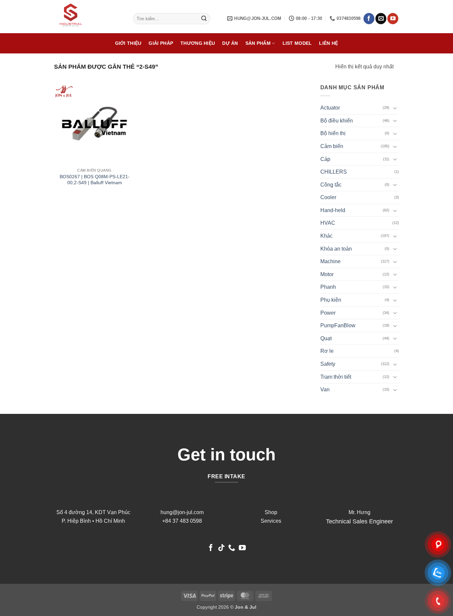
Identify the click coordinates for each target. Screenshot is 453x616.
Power (328, 313)
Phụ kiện (330, 300)
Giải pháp (161, 43)
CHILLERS (333, 172)
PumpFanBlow (338, 325)
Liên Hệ (328, 43)
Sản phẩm (258, 43)
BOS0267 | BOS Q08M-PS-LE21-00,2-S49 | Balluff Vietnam (95, 180)
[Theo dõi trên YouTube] (392, 18)
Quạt (326, 338)
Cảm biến (331, 146)
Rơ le (327, 351)
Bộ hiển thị (333, 133)
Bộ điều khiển (336, 120)
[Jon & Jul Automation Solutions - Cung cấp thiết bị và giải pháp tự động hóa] (88, 16)
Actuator (330, 108)
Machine (330, 261)
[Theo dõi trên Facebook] (368, 18)
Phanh (328, 287)
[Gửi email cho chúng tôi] (380, 18)
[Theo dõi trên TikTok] (221, 548)
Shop (271, 512)
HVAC (327, 223)
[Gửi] (204, 18)
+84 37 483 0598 (182, 521)
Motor (327, 274)
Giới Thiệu (128, 43)
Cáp (325, 159)
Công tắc (331, 185)
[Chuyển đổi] (395, 108)
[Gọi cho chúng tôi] (231, 548)
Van (325, 389)
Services (271, 521)
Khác (326, 236)
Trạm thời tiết (335, 377)
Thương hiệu (197, 43)
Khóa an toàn (336, 249)
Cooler (328, 197)
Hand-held (332, 210)
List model (297, 43)
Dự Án (230, 43)
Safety (327, 364)
